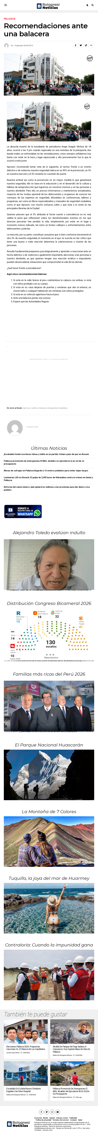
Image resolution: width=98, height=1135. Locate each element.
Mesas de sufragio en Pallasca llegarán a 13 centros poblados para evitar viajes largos (46, 470)
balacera (42, 408)
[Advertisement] (23, 323)
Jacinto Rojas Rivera (13, 1053)
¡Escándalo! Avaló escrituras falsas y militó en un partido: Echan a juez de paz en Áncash (46, 454)
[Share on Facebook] (75, 45)
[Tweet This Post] (80, 45)
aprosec (26, 408)
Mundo (45, 1118)
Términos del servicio (60, 1120)
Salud (80, 1120)
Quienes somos (62, 1118)
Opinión (52, 1118)
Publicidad (73, 1118)
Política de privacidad (43, 1120)
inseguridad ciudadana (57, 408)
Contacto (73, 1120)
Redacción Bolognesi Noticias (62, 1055)
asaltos (34, 408)
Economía (38, 1118)
